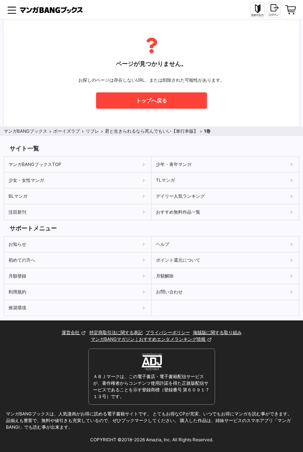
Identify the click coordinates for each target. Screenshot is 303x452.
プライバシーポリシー (168, 332)
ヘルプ (162, 244)
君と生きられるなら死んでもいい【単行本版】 (151, 131)
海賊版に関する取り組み (217, 332)
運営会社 (71, 332)
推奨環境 (17, 307)
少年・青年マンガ (173, 164)
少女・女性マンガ (26, 180)
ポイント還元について (178, 260)
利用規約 (17, 292)
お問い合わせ (169, 292)
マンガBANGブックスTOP (34, 164)
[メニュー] (12, 10)
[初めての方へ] (257, 10)
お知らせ (17, 244)
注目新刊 (17, 212)
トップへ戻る (151, 100)
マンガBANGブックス (25, 131)
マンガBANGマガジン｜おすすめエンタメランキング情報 (149, 339)
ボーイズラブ (66, 131)
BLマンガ (17, 196)
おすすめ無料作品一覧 (178, 212)
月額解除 (165, 276)
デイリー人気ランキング (180, 196)
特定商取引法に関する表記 (116, 332)
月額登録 (17, 276)
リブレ (92, 131)
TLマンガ (165, 180)
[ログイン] (273, 9)
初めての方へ (21, 260)
